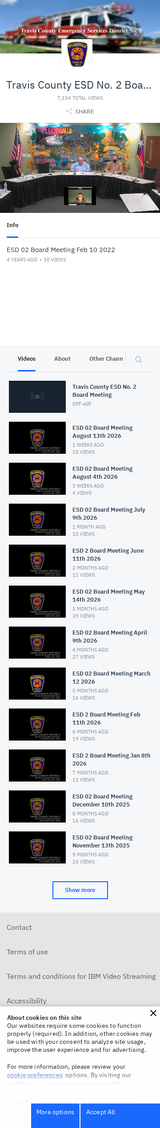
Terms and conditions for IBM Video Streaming (81, 976)
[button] (153, 1013)
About (62, 358)
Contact (19, 927)
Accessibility (27, 1000)
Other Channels (110, 358)
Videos (27, 358)
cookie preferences (35, 1075)
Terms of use (27, 951)
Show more (80, 890)
